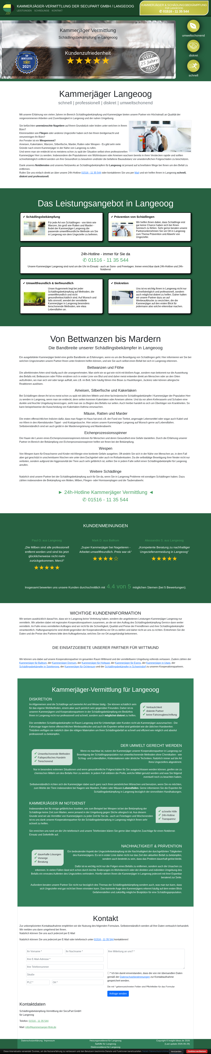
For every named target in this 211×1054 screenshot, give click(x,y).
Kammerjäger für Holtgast (96, 663)
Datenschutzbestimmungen (135, 977)
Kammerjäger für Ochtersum (80, 666)
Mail (137, 172)
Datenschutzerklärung (32, 1040)
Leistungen (24, 10)
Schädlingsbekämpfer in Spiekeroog (39, 666)
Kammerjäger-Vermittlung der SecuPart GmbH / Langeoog (75, 6)
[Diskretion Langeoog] (123, 297)
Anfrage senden (118, 993)
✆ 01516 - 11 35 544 (174, 11)
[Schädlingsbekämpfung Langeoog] (35, 228)
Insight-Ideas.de (176, 1040)
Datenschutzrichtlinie (159, 1051)
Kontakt (57, 10)
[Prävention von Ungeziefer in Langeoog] (123, 229)
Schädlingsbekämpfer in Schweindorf (125, 666)
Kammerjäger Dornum (64, 663)
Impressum (49, 1040)
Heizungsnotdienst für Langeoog (105, 1040)
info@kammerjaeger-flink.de (40, 1027)
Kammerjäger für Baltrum (33, 663)
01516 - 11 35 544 (91, 172)
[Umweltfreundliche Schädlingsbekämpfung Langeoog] (35, 299)
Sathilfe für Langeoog (105, 1044)
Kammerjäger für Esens (128, 663)
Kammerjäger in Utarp (158, 663)
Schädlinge (41, 10)
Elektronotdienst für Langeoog (105, 1047)
